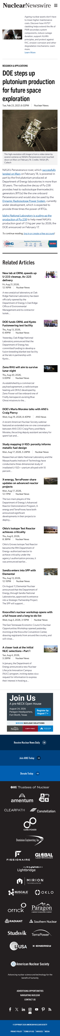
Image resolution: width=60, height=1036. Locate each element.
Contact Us (30, 999)
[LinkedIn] (23, 1009)
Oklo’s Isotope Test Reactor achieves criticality (18, 530)
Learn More (30, 52)
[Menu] (55, 5)
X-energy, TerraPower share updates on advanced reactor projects (20, 483)
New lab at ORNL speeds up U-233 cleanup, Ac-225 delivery (19, 276)
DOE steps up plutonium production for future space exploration (28, 85)
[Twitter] (16, 1009)
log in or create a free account (39, 233)
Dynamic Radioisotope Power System (23, 201)
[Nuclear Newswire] (49, 1009)
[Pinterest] (43, 1009)
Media (47, 1031)
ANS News (41, 416)
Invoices (39, 1031)
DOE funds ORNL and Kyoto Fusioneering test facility (19, 323)
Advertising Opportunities (30, 990)
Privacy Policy (16, 1031)
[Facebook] (10, 1009)
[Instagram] (30, 1009)
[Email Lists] (30, 1012)
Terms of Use (29, 1031)
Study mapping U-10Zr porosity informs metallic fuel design (26, 445)
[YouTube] (36, 1009)
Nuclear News (41, 105)
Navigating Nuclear (30, 995)
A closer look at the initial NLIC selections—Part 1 (17, 649)
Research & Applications (15, 65)
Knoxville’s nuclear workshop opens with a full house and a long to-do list (27, 613)
